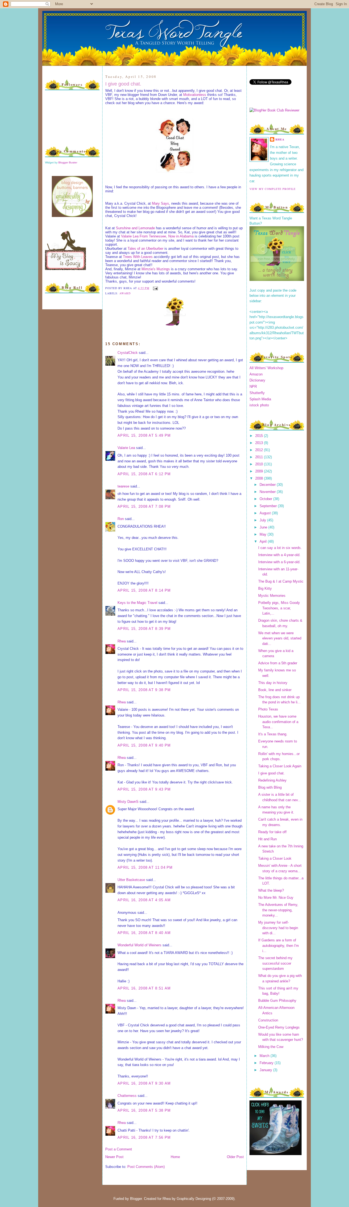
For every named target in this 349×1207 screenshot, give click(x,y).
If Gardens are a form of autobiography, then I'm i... (278, 945)
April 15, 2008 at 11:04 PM (145, 867)
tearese (123, 486)
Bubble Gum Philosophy (277, 1001)
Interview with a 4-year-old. (279, 555)
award (125, 293)
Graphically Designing (194, 1199)
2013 (259, 443)
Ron (121, 519)
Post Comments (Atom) (146, 1167)
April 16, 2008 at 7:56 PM (144, 1137)
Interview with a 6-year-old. (279, 562)
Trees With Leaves (138, 257)
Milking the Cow (270, 1047)
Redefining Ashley (272, 780)
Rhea (122, 641)
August (266, 513)
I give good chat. (123, 84)
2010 (259, 464)
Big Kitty (265, 588)
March (265, 1056)
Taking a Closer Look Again (279, 766)
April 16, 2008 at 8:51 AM (144, 988)
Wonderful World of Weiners (139, 945)
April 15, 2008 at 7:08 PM (144, 506)
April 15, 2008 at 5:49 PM (144, 435)
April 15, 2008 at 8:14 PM (144, 590)
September (269, 506)
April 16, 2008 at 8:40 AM (144, 933)
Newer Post (114, 1157)
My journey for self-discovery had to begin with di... (278, 927)
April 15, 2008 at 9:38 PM (144, 690)
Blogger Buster (67, 162)
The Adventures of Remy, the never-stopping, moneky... (278, 910)
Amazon (256, 374)
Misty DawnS (128, 802)
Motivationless (194, 95)
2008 (259, 478)
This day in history (272, 683)
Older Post (235, 1157)
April (264, 541)
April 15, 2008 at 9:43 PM (144, 789)
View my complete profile (272, 189)
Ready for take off (272, 832)
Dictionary (257, 380)
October (266, 499)
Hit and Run (267, 839)
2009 (259, 471)
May (263, 534)
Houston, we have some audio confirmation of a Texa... (278, 721)
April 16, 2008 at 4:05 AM (144, 900)
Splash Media (260, 399)
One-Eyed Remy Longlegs (279, 1027)
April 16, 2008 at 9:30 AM (144, 1083)
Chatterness (127, 1096)
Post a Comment (118, 1149)
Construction (268, 1020)
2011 (259, 457)
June (264, 527)
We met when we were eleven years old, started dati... (279, 638)
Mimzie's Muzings (156, 269)
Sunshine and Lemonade (136, 228)
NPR (253, 386)
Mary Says (160, 203)
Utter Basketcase (131, 880)
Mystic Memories (271, 596)
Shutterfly (257, 393)
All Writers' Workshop (266, 368)
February (267, 1063)
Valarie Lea (126, 448)
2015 (259, 436)
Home (175, 1157)
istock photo (259, 405)
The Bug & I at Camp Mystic (280, 581)
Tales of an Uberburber (146, 248)
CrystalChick (128, 353)
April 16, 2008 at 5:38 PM (144, 1110)
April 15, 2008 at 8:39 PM (144, 629)
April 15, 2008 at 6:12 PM (144, 474)
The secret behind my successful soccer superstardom (275, 963)
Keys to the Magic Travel (137, 603)
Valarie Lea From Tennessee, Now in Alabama (157, 236)
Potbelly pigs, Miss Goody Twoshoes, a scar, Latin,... (279, 608)
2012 (259, 450)
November (268, 492)
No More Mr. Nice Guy (275, 897)
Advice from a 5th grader (277, 663)
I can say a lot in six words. (280, 548)
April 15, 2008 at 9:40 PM (144, 745)
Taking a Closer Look (274, 858)
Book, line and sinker (274, 690)
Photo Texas (268, 709)
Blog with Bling (270, 787)
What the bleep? (271, 890)
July (263, 520)
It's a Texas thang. (272, 734)
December (268, 485)
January (266, 1070)
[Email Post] (155, 288)
